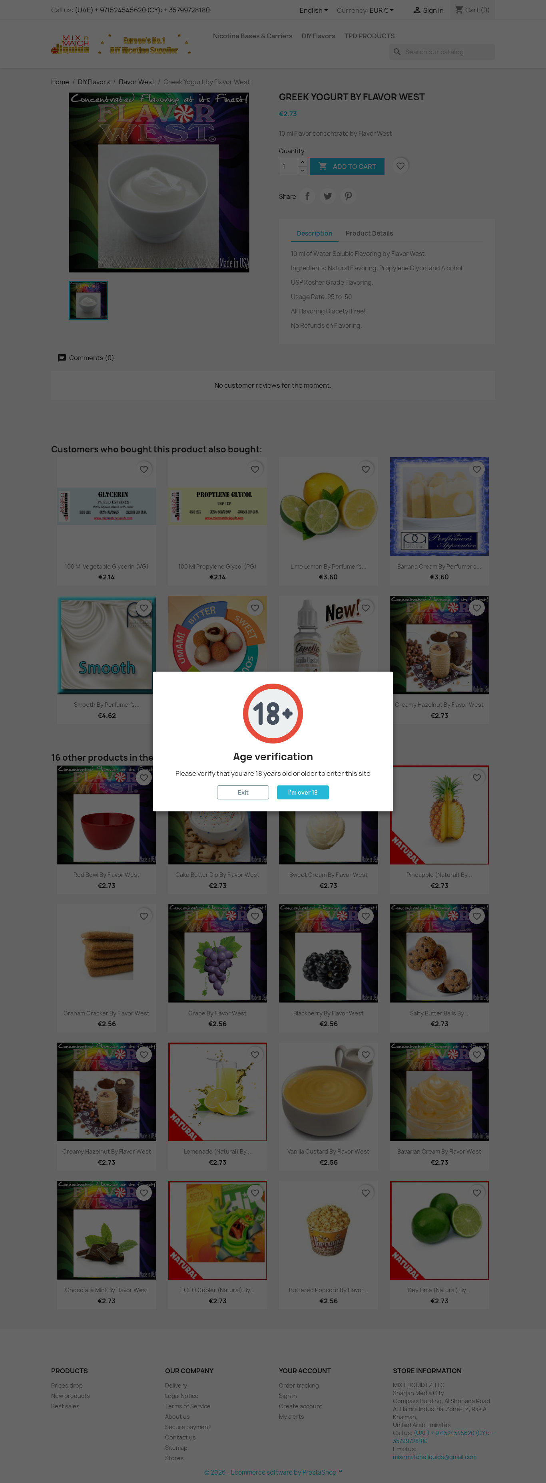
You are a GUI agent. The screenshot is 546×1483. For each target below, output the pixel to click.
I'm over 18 (303, 792)
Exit (243, 792)
